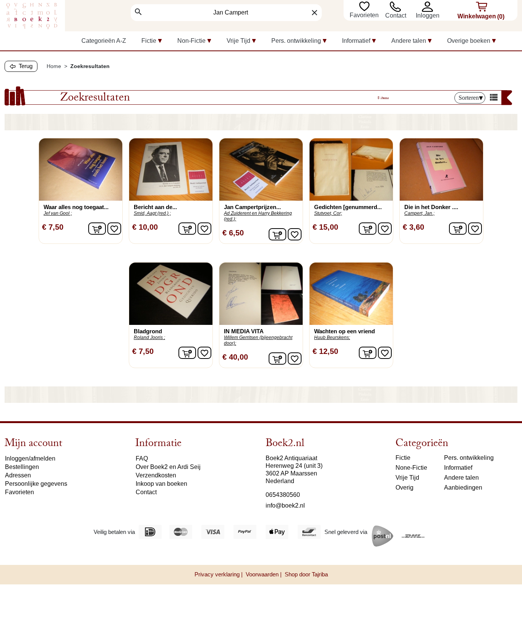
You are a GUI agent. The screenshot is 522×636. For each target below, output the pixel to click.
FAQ (142, 458)
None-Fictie (411, 467)
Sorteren (469, 97)
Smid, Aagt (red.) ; (152, 213)
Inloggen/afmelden (30, 458)
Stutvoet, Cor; (328, 213)
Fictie (403, 457)
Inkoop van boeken (161, 483)
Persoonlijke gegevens (36, 483)
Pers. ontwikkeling (469, 457)
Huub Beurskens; (332, 337)
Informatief (458, 467)
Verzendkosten (156, 475)
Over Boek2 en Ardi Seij (168, 467)
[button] (429, 7)
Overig (404, 487)
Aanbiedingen (463, 487)
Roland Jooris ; (149, 337)
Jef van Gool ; (58, 213)
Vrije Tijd (407, 477)
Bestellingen (22, 467)
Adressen (18, 475)
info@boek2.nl (285, 505)
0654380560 (283, 495)
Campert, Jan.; (419, 213)
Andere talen (461, 477)
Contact (395, 15)
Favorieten (365, 15)
